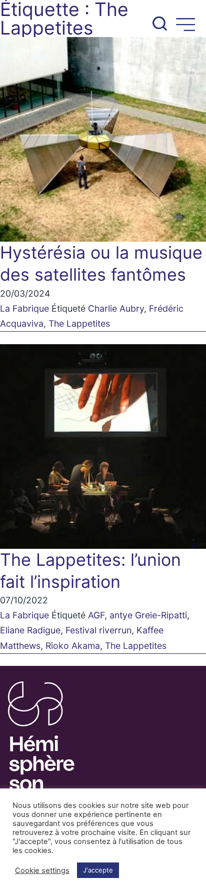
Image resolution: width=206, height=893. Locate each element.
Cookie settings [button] (42, 870)
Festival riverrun (99, 630)
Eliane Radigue (30, 630)
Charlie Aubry (116, 308)
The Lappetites (79, 323)
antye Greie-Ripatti (148, 615)
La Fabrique (24, 308)
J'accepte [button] (98, 870)
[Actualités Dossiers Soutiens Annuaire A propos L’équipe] (103, 19)
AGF (96, 615)
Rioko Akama (73, 645)
